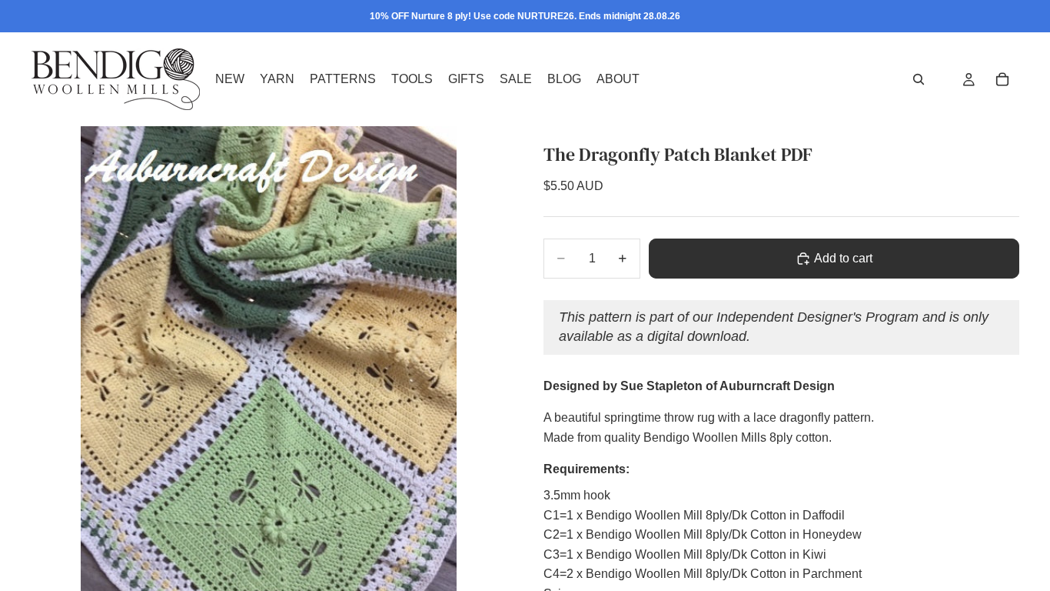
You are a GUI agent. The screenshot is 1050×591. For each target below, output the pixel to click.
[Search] (918, 79)
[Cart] (1002, 79)
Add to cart (843, 258)
